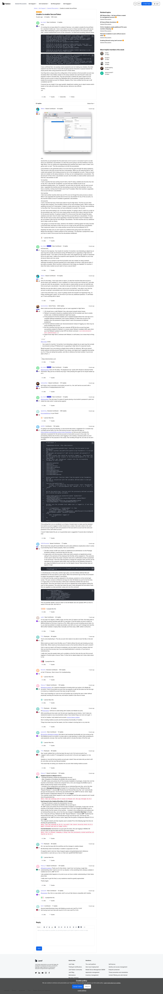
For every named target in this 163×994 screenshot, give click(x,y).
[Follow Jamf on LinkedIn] (39, 973)
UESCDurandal (45, 543)
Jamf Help (71, 964)
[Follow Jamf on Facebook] (49, 973)
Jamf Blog (71, 972)
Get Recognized (55, 3)
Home (35, 8)
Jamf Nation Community (75, 969)
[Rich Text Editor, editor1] (65, 937)
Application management (92, 972)
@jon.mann (44, 341)
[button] (146, 3)
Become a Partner (74, 977)
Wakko (43, 108)
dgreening (44, 411)
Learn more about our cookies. (112, 983)
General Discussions (21, 3)
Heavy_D (43, 685)
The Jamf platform (91, 964)
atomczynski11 (109, 72)
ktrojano (107, 57)
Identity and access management (118, 967)
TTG (42, 636)
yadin (42, 617)
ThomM (107, 62)
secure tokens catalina (73, 717)
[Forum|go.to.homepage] (6, 4)
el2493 (43, 426)
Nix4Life (43, 669)
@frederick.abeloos (46, 687)
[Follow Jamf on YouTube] (42, 972)
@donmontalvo (45, 369)
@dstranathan (45, 399)
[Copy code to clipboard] (92, 36)
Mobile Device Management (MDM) (95, 969)
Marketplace (72, 975)
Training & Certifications (75, 967)
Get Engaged (67, 3)
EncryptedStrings (46, 413)
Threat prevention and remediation (118, 972)
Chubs (106, 52)
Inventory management (92, 975)
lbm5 (42, 906)
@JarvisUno (45, 710)
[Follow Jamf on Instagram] (46, 973)
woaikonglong (109, 67)
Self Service (112, 964)
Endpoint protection (114, 969)
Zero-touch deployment (92, 967)
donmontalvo (44, 306)
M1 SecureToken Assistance (108, 22)
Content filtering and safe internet (118, 975)
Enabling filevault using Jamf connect (111, 40)
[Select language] (139, 3)
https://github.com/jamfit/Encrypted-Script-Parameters (56, 432)
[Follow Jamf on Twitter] (36, 972)
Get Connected (43, 3)
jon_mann (43, 22)
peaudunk (43, 732)
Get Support (32, 3)
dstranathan (44, 383)
